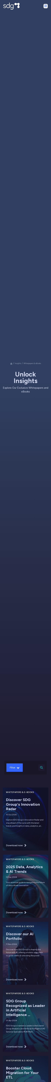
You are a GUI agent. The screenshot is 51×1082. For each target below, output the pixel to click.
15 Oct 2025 (11, 815)
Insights (18, 363)
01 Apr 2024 (11, 1020)
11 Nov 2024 (11, 944)
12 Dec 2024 (11, 877)
